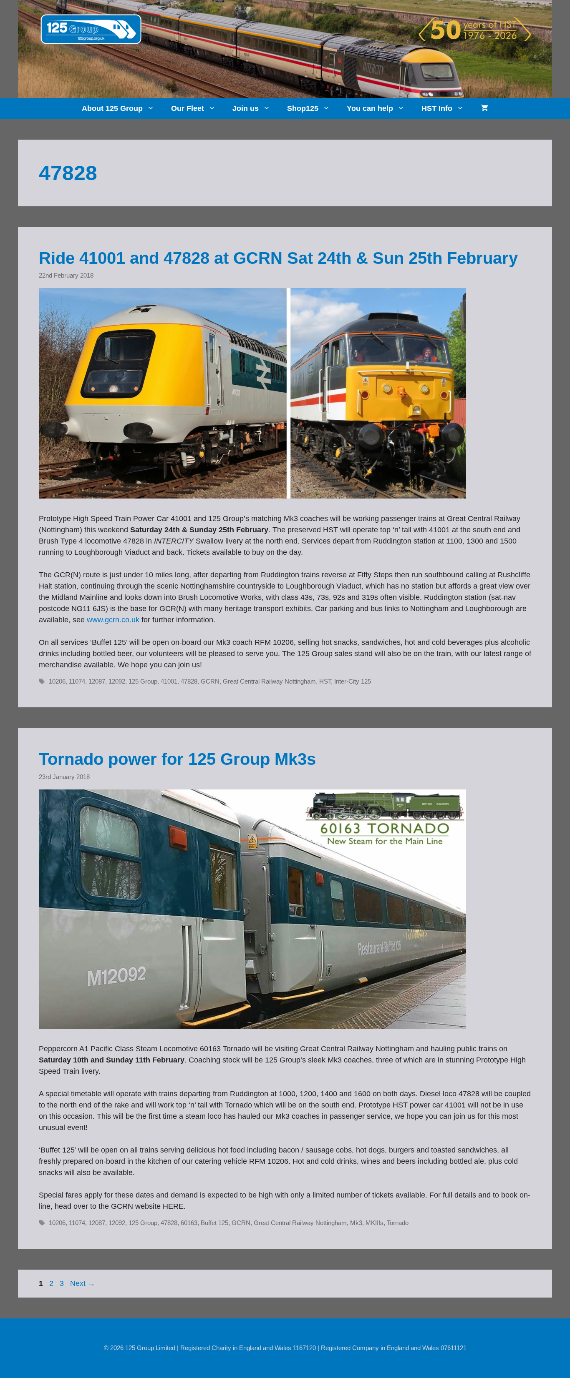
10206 (57, 681)
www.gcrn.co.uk (113, 620)
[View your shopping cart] (484, 108)
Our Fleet (187, 108)
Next (82, 1283)
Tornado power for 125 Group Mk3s (177, 759)
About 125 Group (112, 108)
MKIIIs (374, 1222)
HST (325, 681)
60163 (189, 1222)
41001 (169, 681)
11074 (77, 681)
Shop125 (302, 108)
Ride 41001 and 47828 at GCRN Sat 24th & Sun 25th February (278, 258)
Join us (245, 108)
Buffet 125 (214, 1222)
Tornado (398, 1222)
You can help (370, 108)
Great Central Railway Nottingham (269, 681)
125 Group (143, 681)
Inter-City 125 (352, 681)
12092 (116, 681)
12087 (96, 681)
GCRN (210, 681)
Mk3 (356, 1222)
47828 (189, 681)
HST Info (436, 108)
